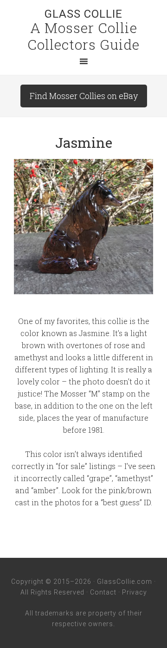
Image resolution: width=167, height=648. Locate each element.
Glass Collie (83, 13)
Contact (103, 592)
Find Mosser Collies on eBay (84, 95)
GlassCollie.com (124, 581)
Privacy (134, 592)
